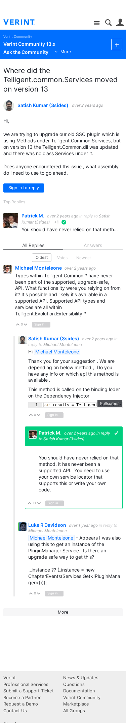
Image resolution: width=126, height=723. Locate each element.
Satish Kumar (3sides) (43, 105)
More (65, 51)
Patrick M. (33, 215)
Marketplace (76, 704)
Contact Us (15, 710)
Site (96, 23)
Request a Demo (20, 704)
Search (108, 23)
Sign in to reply (23, 187)
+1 (116, 433)
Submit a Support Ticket (28, 690)
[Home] (24, 22)
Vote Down (26, 325)
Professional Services (25, 684)
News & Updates (80, 677)
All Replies (33, 245)
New (116, 44)
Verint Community (17, 36)
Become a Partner (22, 697)
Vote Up (18, 325)
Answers (93, 245)
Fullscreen (110, 403)
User (120, 23)
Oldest (42, 257)
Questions (74, 684)
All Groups (74, 710)
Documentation (79, 690)
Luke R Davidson (47, 525)
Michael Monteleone (39, 268)
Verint (9, 677)
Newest (83, 257)
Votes (62, 257)
